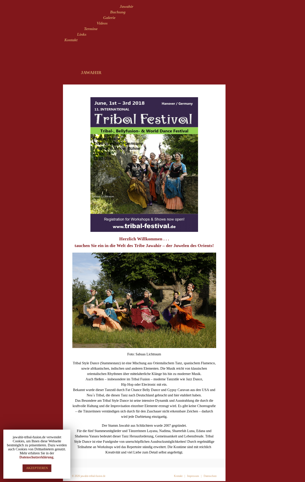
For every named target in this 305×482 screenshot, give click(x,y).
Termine (91, 29)
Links (81, 34)
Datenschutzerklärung (36, 457)
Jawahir (126, 6)
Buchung (117, 12)
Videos (102, 23)
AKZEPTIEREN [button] (37, 468)
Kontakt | (179, 476)
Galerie (109, 17)
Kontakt (70, 40)
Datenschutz (210, 476)
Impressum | (194, 476)
